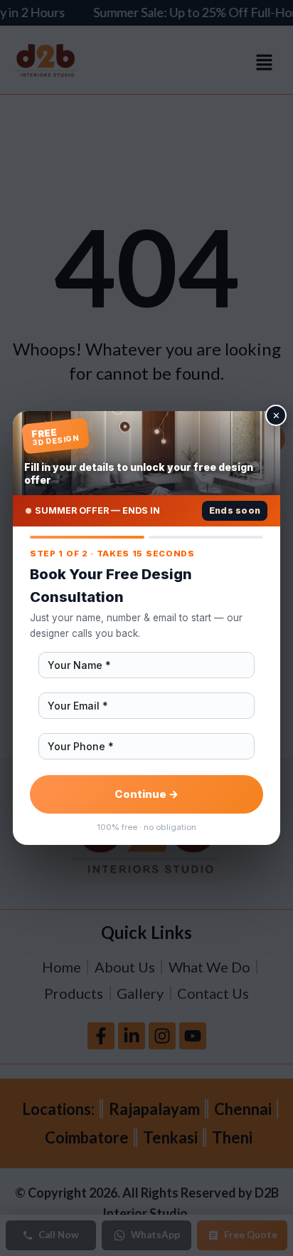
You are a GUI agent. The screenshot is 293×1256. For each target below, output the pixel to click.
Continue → (146, 794)
